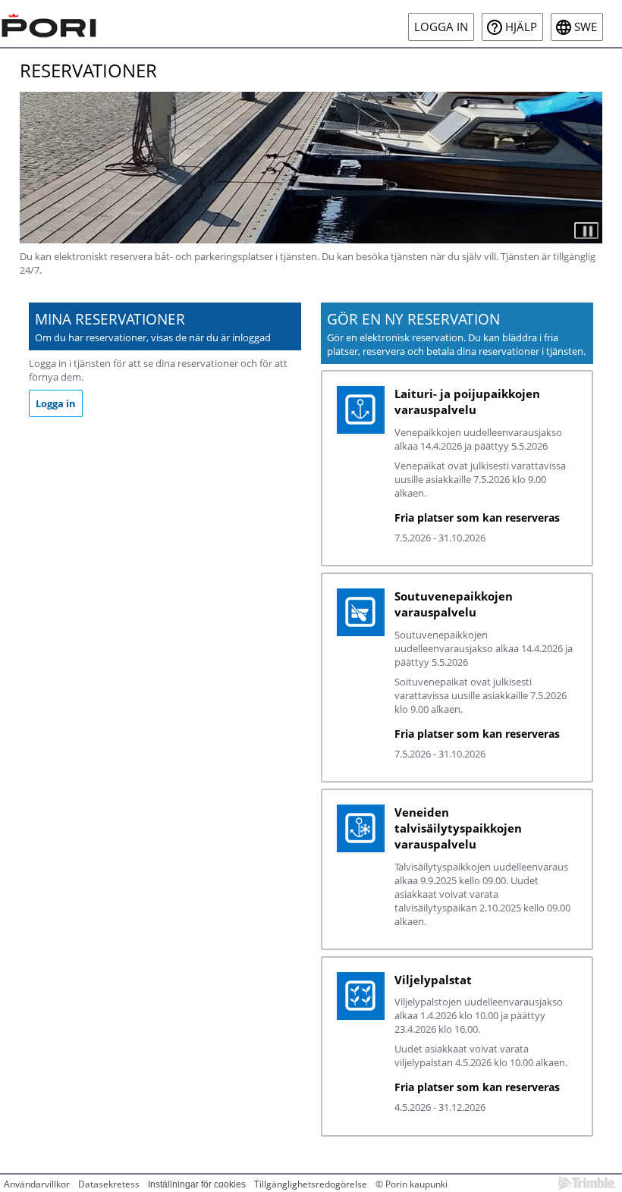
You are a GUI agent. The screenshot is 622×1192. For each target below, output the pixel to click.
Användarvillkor (37, 1184)
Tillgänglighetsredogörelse (310, 1184)
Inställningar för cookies (197, 1184)
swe (585, 27)
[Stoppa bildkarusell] (586, 230)
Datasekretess (109, 1184)
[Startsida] (49, 23)
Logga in (441, 27)
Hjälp (521, 27)
